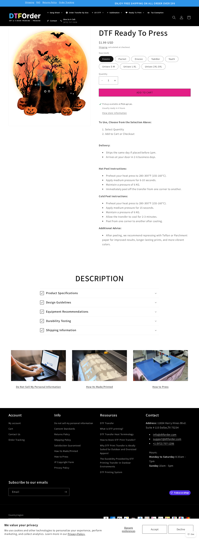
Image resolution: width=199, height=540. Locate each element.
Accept (155, 529)
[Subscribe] (65, 492)
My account (15, 423)
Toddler (155, 59)
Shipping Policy (62, 439)
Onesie (139, 59)
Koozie (106, 59)
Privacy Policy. (76, 534)
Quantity (103, 74)
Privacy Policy (61, 467)
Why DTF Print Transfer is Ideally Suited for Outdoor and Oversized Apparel (118, 449)
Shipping (29, 2)
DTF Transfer (107, 423)
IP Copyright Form (64, 462)
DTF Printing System (111, 472)
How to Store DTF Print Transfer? (118, 439)
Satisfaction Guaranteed (67, 445)
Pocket (122, 59)
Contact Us (14, 434)
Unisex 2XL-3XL (153, 66)
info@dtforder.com (165, 434)
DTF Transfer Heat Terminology (117, 434)
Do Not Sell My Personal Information (38, 387)
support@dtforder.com (167, 439)
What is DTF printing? (111, 428)
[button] (174, 17)
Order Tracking (66, 2)
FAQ (38, 2)
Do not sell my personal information (73, 423)
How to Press (160, 387)
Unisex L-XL (129, 66)
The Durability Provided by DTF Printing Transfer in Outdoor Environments (117, 462)
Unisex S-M (108, 66)
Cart (11, 428)
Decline (181, 529)
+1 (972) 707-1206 (163, 443)
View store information (114, 113)
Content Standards (64, 428)
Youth (172, 59)
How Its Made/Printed (99, 387)
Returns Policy (50, 2)
